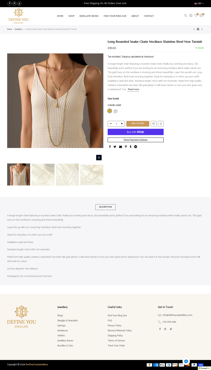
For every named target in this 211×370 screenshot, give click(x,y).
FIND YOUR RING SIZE (115, 16)
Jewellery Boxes (65, 341)
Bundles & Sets (65, 346)
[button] (186, 362)
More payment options (136, 140)
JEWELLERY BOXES (89, 16)
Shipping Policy (115, 336)
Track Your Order (116, 346)
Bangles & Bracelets (67, 321)
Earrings (61, 326)
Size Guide (113, 99)
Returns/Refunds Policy (120, 331)
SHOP (71, 16)
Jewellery (18, 29)
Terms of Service (116, 341)
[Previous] (12, 101)
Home (9, 29)
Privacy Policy (114, 326)
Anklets (61, 336)
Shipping (125, 57)
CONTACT (149, 16)
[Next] (98, 101)
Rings (60, 316)
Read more (133, 90)
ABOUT (135, 16)
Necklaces (62, 331)
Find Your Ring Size (117, 316)
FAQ (110, 321)
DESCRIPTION (105, 207)
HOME (60, 16)
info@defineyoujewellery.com (177, 315)
